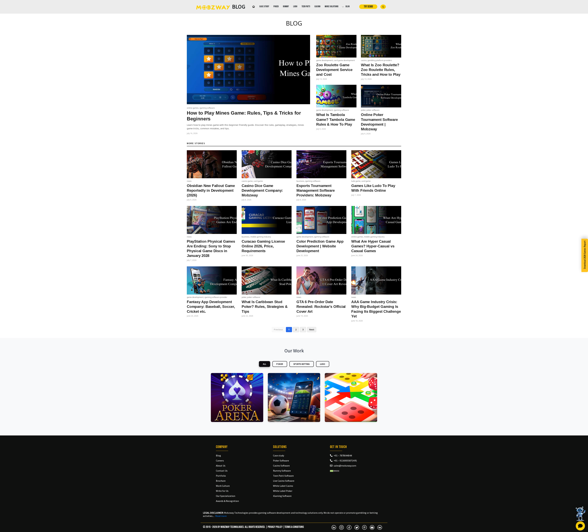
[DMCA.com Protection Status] (334, 470)
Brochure (221, 480)
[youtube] (372, 527)
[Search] (383, 6)
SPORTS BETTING (301, 364)
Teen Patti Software (283, 475)
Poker (276, 6)
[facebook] (349, 527)
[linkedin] (334, 527)
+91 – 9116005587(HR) (345, 460)
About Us (220, 465)
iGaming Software (282, 495)
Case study (264, 6)
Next (311, 329)
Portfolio (221, 475)
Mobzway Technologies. (232, 527)
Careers (220, 460)
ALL (264, 364)
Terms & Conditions (294, 527)
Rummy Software (282, 470)
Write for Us (222, 490)
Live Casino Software (283, 480)
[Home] (253, 7)
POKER (279, 364)
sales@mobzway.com (345, 465)
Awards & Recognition (227, 500)
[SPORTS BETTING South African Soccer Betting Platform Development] (294, 397)
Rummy (286, 6)
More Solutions (332, 6)
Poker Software (281, 460)
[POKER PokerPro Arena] (237, 397)
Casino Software (281, 465)
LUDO (322, 364)
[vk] (379, 527)
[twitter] (356, 527)
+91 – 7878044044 (343, 455)
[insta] (341, 527)
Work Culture (223, 485)
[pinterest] (364, 527)
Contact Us (222, 470)
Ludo (295, 6)
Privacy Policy (275, 527)
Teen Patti (306, 6)
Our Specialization (225, 495)
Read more (221, 515)
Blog (348, 6)
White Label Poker (282, 490)
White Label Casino (283, 485)
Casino (317, 6)
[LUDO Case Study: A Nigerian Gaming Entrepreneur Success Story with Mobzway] (351, 397)
